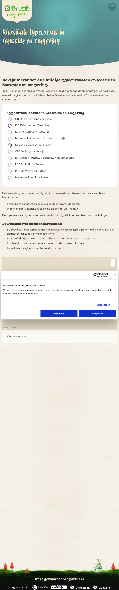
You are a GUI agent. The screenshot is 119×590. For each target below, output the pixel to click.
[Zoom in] (113, 261)
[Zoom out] (113, 265)
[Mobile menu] (112, 7)
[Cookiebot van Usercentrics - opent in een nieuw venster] (95, 275)
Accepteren (97, 313)
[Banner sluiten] (115, 275)
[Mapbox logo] (9, 327)
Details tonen (103, 305)
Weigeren (59, 313)
